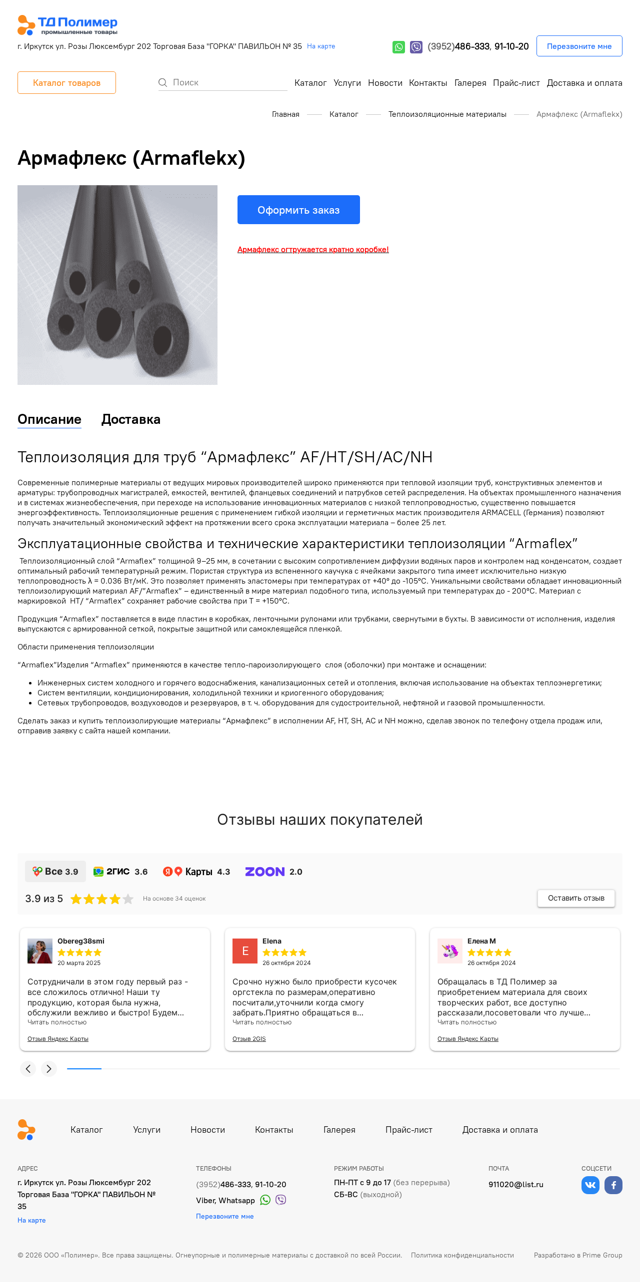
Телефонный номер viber (416, 47)
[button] (28, 1069)
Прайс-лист (516, 82)
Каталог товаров (66, 82)
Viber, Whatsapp (225, 1200)
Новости (385, 82)
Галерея (470, 82)
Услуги (347, 82)
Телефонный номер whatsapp (398, 47)
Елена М (482, 941)
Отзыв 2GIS (249, 1038)
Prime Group (602, 1255)
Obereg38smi (81, 941)
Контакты (428, 82)
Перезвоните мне (579, 46)
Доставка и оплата (584, 82)
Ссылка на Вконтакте (591, 1185)
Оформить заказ (299, 210)
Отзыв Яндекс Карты (58, 1038)
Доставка (131, 419)
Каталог (310, 82)
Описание (50, 419)
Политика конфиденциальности (462, 1255)
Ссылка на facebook (613, 1185)
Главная (286, 114)
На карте (321, 45)
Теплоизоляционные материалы (447, 114)
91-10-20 (511, 46)
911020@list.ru (516, 1184)
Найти (162, 82)
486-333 (459, 46)
